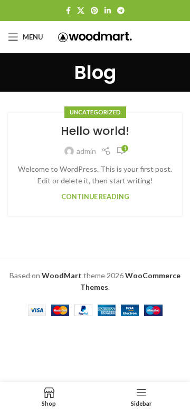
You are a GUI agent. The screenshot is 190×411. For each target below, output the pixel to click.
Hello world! (95, 131)
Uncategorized (95, 112)
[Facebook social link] (68, 11)
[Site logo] (95, 36)
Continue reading (95, 197)
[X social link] (81, 11)
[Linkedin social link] (107, 11)
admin (86, 150)
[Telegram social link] (121, 11)
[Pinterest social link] (94, 11)
